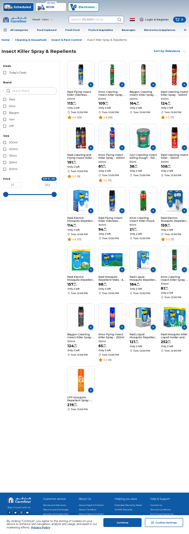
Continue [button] (122, 522)
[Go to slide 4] (82, 146)
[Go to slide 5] (84, 146)
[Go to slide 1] (80, 83)
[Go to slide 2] (82, 83)
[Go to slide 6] (85, 146)
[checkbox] (4, 72)
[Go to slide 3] (80, 146)
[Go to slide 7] (149, 268)
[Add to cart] (91, 85)
